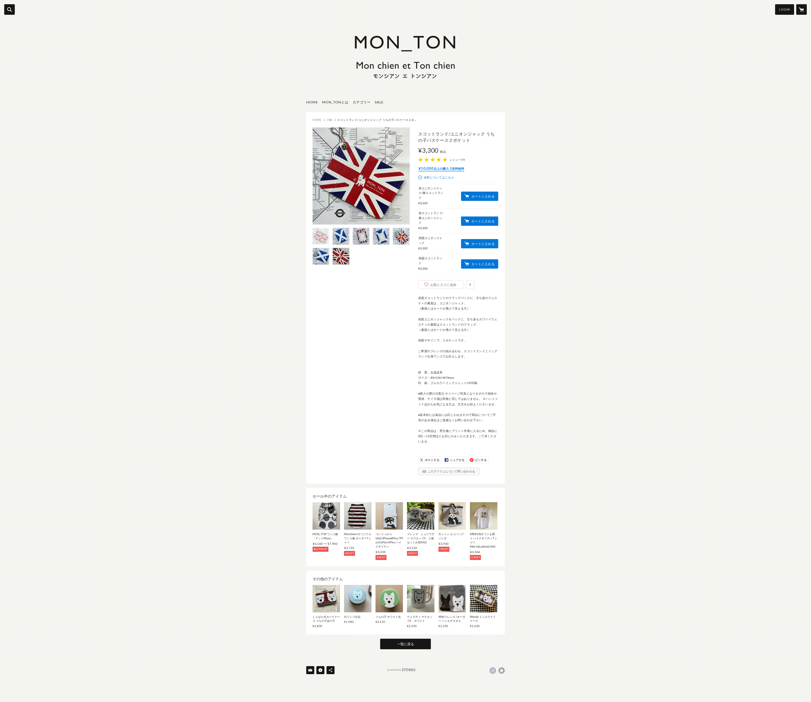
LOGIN (784, 9)
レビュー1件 (457, 159)
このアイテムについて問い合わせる (451, 471)
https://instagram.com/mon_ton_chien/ (493, 670)
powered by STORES (401, 669)
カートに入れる (483, 196)
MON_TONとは (335, 102)
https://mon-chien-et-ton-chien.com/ (501, 670)
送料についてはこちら (439, 177)
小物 (329, 120)
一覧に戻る (405, 644)
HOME (312, 102)
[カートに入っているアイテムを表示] (801, 9)
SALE (379, 102)
